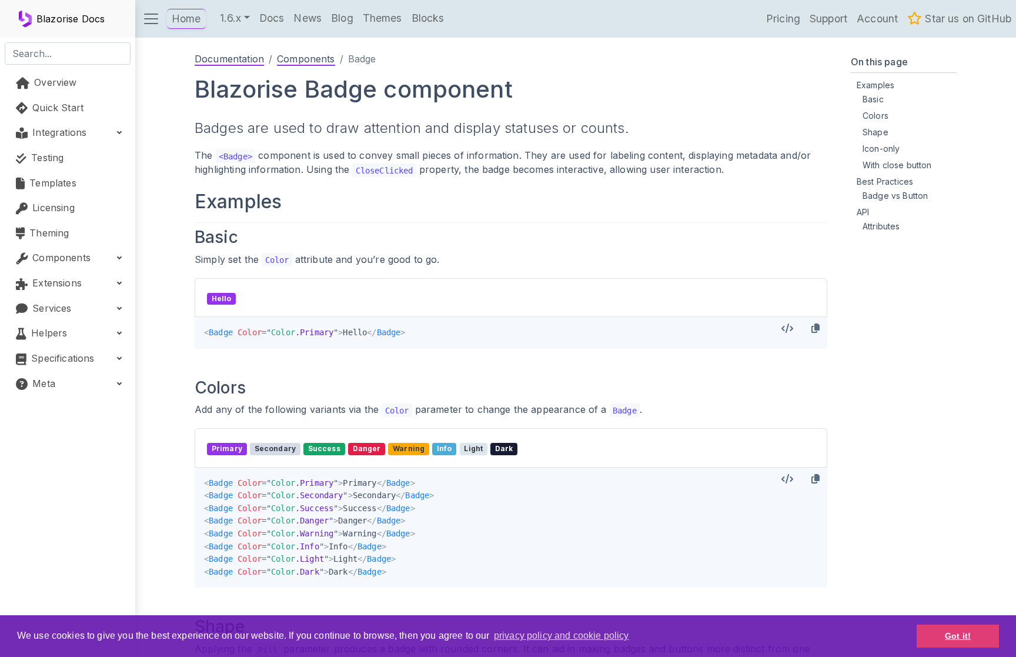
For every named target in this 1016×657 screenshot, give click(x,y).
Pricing (783, 18)
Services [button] (50, 308)
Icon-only (881, 149)
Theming (47, 233)
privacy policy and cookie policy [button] (561, 636)
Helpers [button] (47, 333)
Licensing (52, 208)
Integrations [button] (57, 132)
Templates (51, 183)
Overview (53, 82)
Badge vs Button (895, 196)
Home (186, 18)
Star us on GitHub (966, 18)
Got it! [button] (958, 636)
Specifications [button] (61, 358)
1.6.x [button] (231, 18)
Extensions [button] (55, 283)
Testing (45, 158)
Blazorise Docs (70, 19)
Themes (382, 18)
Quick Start (56, 108)
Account (877, 18)
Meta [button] (42, 383)
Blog (342, 18)
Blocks (428, 18)
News (307, 18)
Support (828, 18)
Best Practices (885, 181)
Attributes (881, 226)
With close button (897, 165)
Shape (875, 132)
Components (306, 59)
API (863, 212)
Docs (272, 18)
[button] (151, 19)
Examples (875, 85)
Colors (875, 116)
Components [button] (60, 258)
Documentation (229, 59)
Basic (873, 99)
